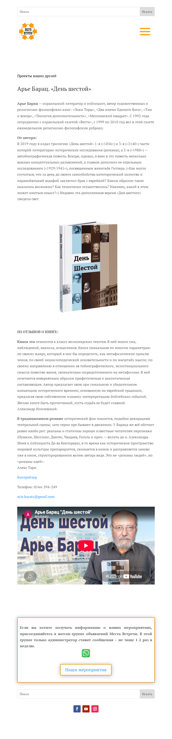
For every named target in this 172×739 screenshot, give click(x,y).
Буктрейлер (27, 477)
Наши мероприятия (86, 670)
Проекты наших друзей (36, 75)
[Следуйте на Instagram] (95, 708)
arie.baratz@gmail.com (36, 496)
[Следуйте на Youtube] (86, 708)
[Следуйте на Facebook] (77, 708)
